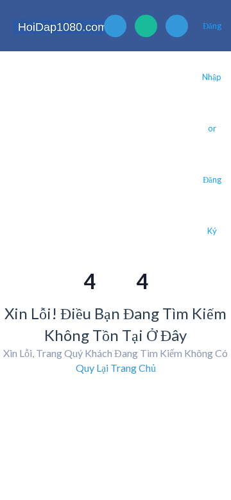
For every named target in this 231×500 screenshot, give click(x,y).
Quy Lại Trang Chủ (116, 368)
